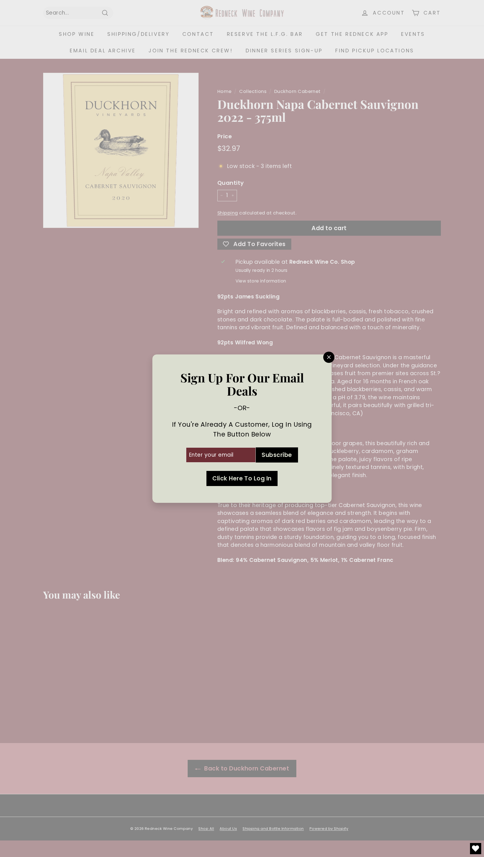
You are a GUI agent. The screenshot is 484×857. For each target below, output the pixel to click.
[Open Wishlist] (475, 848)
